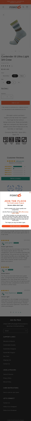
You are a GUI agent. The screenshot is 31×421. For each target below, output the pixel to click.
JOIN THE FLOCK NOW (15, 226)
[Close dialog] (30, 192)
